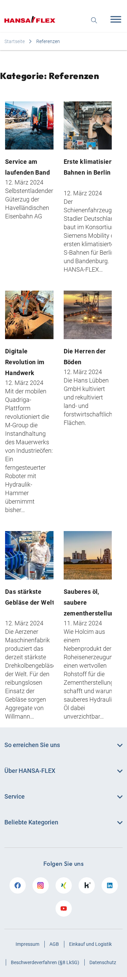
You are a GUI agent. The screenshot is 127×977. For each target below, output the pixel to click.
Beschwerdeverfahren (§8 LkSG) (45, 962)
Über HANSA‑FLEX (29, 770)
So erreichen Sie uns (32, 744)
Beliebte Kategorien (31, 822)
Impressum (27, 944)
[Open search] (94, 19)
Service (14, 796)
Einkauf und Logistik (90, 944)
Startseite (14, 41)
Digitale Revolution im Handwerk (25, 362)
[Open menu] (114, 19)
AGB (54, 944)
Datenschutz (102, 962)
